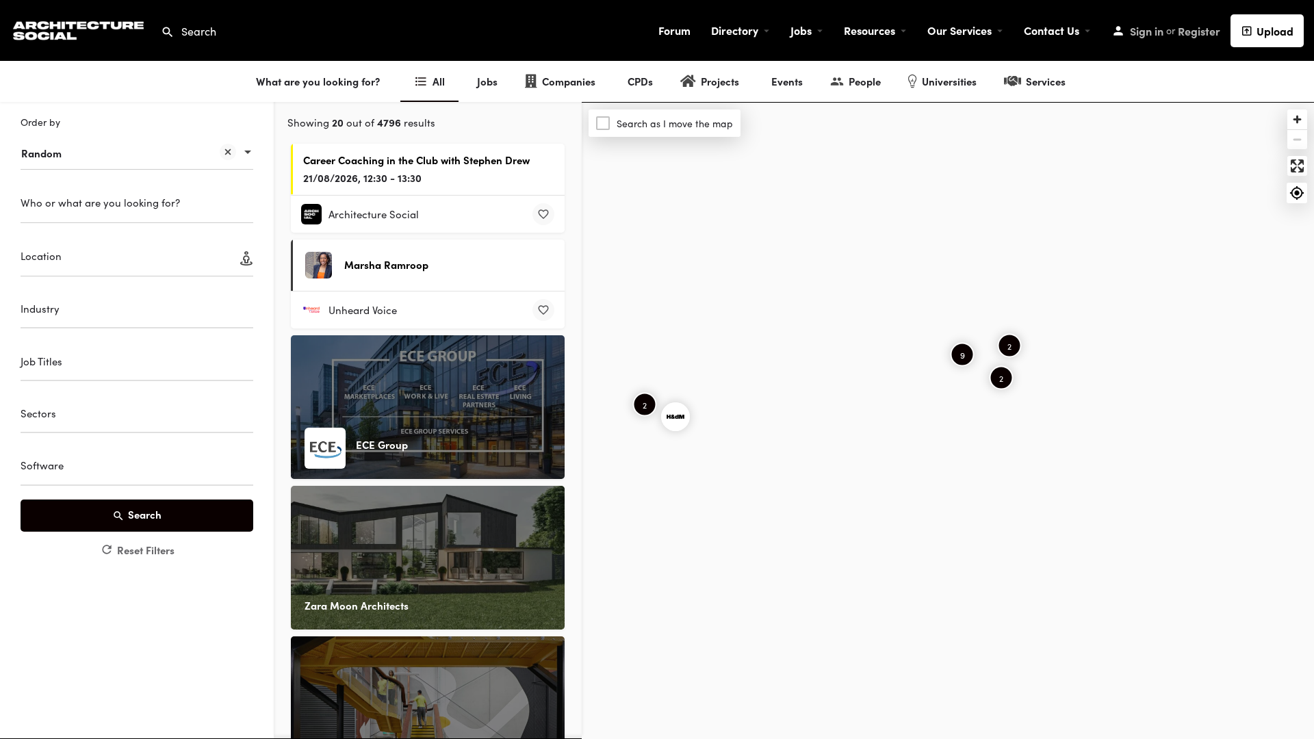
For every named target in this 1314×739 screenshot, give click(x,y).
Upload (1275, 30)
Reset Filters (146, 550)
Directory (734, 30)
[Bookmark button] (543, 214)
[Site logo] (80, 28)
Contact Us (1051, 30)
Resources (869, 30)
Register (1199, 30)
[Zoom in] (1297, 119)
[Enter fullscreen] (1297, 166)
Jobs (801, 30)
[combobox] (137, 146)
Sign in (1146, 30)
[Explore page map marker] (675, 416)
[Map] (948, 421)
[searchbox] (135, 311)
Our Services (959, 30)
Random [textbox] (41, 153)
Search (145, 514)
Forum (674, 30)
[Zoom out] (1297, 139)
